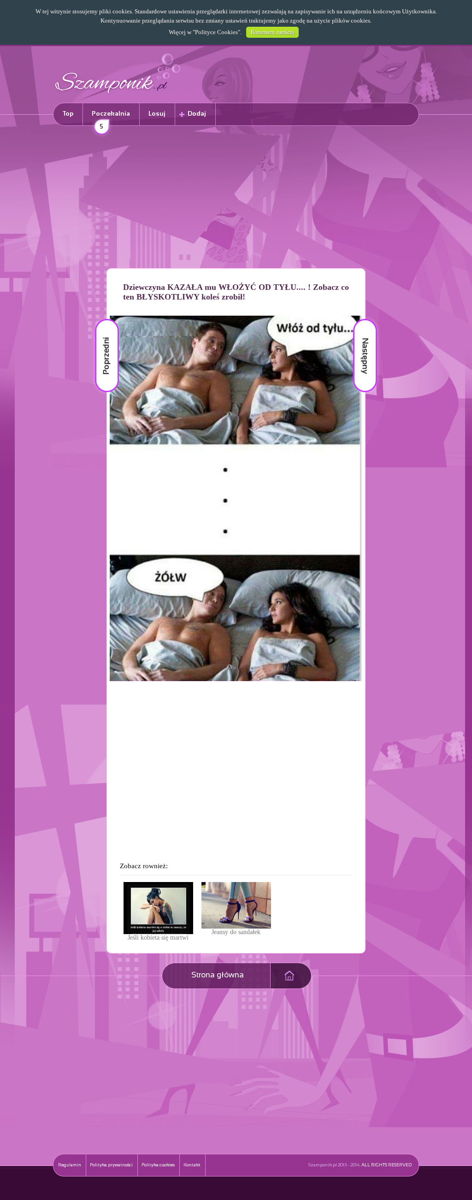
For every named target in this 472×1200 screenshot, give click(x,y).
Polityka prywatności (111, 1165)
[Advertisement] (236, 198)
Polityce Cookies (216, 32)
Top (68, 114)
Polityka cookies (158, 1165)
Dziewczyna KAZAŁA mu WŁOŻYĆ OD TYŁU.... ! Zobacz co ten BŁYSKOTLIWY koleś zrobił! (236, 291)
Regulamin (69, 1165)
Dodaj (197, 114)
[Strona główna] (118, 95)
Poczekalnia (111, 118)
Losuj (156, 114)
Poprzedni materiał (101, 319)
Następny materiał (358, 319)
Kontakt (192, 1165)
